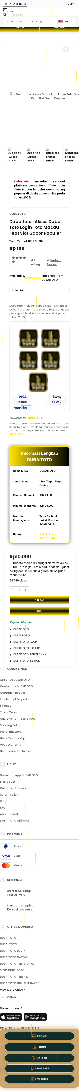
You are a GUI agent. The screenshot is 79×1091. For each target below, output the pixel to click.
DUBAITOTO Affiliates (15, 820)
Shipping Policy (10, 725)
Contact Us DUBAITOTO (16, 686)
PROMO (42, 1035)
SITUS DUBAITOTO (12, 970)
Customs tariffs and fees (17, 719)
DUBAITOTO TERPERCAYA (17, 964)
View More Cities (12, 990)
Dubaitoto (21, 181)
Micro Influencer (11, 732)
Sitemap (6, 706)
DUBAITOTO (17, 214)
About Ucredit (10, 814)
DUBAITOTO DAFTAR (14, 957)
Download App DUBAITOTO (19, 775)
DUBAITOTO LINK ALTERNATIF (19, 983)
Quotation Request (13, 693)
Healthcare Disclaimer (15, 751)
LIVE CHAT (41, 1080)
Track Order (8, 712)
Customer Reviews (13, 788)
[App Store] (11, 1018)
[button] (66, 49)
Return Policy (9, 795)
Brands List (7, 782)
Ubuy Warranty (10, 745)
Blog (3, 801)
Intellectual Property (14, 699)
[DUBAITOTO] (18, 15)
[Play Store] (35, 1018)
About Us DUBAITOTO (15, 680)
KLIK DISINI (15, 433)
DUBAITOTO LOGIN (13, 951)
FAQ (3, 808)
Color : (18, 290)
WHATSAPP (42, 1069)
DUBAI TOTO (8, 944)
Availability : (17, 278)
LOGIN (20, 27)
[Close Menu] (4, 15)
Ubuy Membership (12, 738)
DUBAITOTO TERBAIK (14, 977)
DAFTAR (59, 27)
